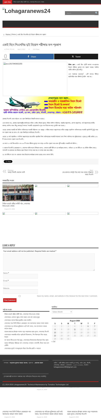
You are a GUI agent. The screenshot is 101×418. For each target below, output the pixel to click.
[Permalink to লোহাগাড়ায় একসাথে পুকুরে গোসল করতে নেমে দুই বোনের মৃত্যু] (50, 187)
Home (7, 34)
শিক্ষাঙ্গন (14, 34)
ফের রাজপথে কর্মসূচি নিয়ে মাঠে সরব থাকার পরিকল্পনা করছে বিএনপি (77, 172)
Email (5, 281)
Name (5, 273)
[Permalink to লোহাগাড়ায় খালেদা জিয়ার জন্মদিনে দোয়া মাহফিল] (82, 187)
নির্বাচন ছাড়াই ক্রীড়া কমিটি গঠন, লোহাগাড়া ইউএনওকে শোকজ (28, 2)
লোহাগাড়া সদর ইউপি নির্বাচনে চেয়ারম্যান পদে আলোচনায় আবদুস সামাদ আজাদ (16, 412)
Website (6, 288)
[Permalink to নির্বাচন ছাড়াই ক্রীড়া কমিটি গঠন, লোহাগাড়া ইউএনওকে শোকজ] (18, 200)
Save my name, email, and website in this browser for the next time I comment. (67, 296)
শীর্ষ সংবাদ (12, 49)
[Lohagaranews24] (26, 11)
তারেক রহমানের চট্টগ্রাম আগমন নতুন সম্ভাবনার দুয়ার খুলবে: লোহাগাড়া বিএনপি (82, 412)
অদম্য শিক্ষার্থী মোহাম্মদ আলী (16, 171)
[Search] (97, 13)
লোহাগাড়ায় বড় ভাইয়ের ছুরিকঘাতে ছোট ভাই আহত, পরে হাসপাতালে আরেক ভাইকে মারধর (49, 412)
